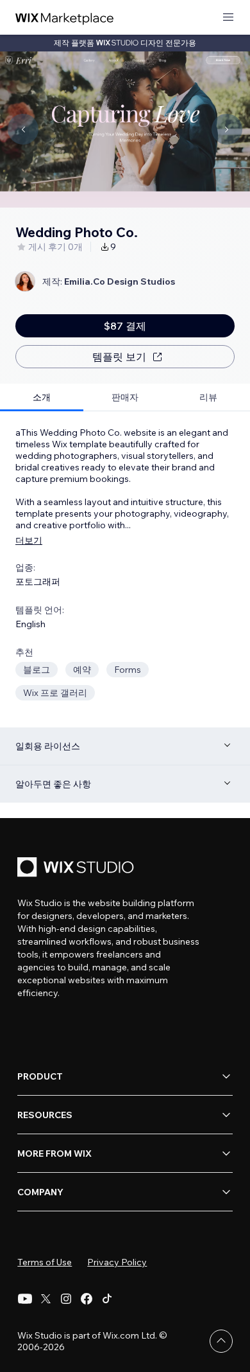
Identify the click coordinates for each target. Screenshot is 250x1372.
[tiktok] (107, 1298)
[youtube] (25, 1298)
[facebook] (86, 1298)
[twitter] (45, 1298)
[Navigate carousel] (23, 129)
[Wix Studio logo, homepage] (77, 868)
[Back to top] (221, 1341)
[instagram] (66, 1298)
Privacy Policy (117, 1262)
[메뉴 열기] (228, 17)
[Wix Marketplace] (64, 17)
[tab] (41, 397)
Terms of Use (44, 1262)
